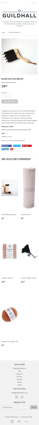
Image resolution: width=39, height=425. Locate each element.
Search (19, 382)
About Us (19, 374)
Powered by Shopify (26, 417)
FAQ (19, 371)
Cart (36, 2)
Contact (19, 379)
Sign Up (33, 407)
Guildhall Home (14, 417)
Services (19, 377)
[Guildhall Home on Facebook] (16, 397)
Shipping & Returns (19, 368)
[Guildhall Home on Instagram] (22, 397)
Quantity (4, 93)
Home (3, 32)
